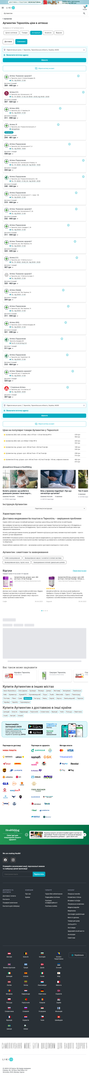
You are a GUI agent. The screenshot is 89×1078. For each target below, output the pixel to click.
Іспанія (20, 715)
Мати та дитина (73, 917)
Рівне (14, 698)
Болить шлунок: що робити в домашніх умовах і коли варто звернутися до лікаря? (16, 492)
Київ (5, 694)
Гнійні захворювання (12, 558)
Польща (69, 712)
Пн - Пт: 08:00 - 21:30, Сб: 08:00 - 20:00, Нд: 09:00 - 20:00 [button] (30, 97)
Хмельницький (69, 698)
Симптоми (71, 938)
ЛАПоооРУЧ (72, 924)
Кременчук (13, 694)
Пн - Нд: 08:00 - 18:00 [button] (18, 148)
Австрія (12, 715)
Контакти (6, 899)
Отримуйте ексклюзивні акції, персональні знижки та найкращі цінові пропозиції (24, 867)
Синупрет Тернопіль (57, 672)
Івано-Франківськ (9, 691)
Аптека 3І (58, 124)
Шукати (84, 13)
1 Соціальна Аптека (67, 387)
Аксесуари (71, 934)
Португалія (34, 712)
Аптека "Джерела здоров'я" (72, 371)
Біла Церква (23, 691)
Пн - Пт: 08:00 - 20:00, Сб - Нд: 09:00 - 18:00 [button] (25, 165)
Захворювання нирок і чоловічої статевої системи (43, 558)
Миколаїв (59, 694)
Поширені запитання (10, 903)
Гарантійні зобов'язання (53, 894)
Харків (51, 698)
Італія (5, 715)
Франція (54, 712)
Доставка (8, 42)
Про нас (28, 894)
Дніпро (48, 691)
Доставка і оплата (9, 896)
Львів (52, 694)
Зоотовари (71, 928)
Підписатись (39, 874)
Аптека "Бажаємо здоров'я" (78, 76)
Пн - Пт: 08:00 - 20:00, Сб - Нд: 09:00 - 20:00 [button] (25, 262)
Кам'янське (77, 691)
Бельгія (14, 712)
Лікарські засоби (74, 894)
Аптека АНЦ (60, 108)
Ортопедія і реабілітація (76, 914)
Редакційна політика (52, 897)
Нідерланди (24, 712)
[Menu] (3, 7)
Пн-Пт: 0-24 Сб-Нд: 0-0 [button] (19, 343)
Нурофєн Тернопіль (22, 672)
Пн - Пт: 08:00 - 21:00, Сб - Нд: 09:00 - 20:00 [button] (25, 181)
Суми (20, 698)
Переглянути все (79, 571)
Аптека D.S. (83, 92)
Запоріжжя (67, 691)
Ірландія (6, 712)
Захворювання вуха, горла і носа (17, 562)
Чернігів (15, 702)
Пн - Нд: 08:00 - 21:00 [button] (18, 80)
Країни (27, 897)
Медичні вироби (73, 907)
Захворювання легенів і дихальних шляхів (49, 562)
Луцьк (45, 694)
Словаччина (44, 712)
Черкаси (80, 698)
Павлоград (76, 694)
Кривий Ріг (23, 694)
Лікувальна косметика (76, 904)
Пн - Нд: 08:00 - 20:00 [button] (18, 392)
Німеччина (78, 712)
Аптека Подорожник (69, 144)
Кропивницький (34, 694)
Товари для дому (74, 921)
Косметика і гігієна (74, 897)
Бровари (33, 691)
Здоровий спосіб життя (76, 931)
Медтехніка (72, 911)
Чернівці (6, 702)
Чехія (62, 712)
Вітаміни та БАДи (74, 900)
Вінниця (41, 691)
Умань (44, 698)
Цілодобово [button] (15, 129)
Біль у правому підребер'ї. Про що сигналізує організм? (56, 492)
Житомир (57, 691)
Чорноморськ (25, 702)
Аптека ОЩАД (63, 290)
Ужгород (37, 698)
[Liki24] (8, 1059)
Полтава (6, 698)
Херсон (59, 698)
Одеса (67, 694)
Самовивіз (21, 42)
